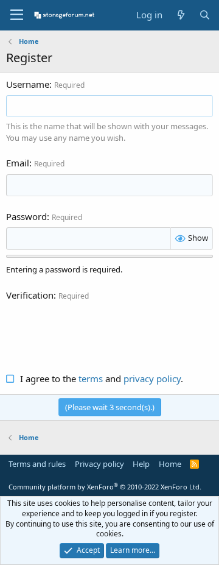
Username (27, 84)
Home (170, 463)
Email (17, 163)
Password (26, 216)
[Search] (205, 15)
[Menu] (16, 15)
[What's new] (180, 15)
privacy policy (152, 378)
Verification (30, 295)
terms (90, 378)
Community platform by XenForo (105, 486)
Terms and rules (37, 463)
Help (141, 463)
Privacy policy (99, 463)
